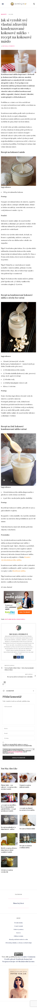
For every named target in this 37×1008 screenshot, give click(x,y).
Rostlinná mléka (10, 619)
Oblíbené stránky (18, 936)
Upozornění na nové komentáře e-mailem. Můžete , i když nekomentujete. (17, 752)
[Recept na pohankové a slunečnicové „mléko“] (9, 820)
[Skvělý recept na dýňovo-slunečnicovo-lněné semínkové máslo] (9, 839)
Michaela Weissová (9, 46)
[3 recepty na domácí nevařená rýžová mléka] (28, 799)
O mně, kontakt (18, 926)
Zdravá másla (20, 619)
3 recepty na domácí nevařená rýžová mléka (27, 809)
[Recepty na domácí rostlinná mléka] (28, 838)
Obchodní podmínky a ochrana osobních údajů (18, 942)
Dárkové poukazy (18, 929)
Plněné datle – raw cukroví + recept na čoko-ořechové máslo (9, 787)
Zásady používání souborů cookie (18, 939)
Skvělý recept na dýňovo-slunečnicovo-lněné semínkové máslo (9, 850)
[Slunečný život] (18, 4)
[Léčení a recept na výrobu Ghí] (9, 861)
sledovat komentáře (15, 752)
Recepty (4, 14)
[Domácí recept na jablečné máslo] (28, 778)
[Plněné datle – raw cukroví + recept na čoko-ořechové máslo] (9, 778)
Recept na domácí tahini (27, 829)
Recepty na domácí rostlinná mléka (26, 847)
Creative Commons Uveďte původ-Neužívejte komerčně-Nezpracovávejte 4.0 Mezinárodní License (18, 959)
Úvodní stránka (18, 922)
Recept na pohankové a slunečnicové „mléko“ (8, 828)
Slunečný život (18, 903)
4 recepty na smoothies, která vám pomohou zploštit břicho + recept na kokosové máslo (8, 808)
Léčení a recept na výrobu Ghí (7, 871)
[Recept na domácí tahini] (28, 820)
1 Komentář (10, 691)
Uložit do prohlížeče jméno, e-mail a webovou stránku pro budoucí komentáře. (17, 745)
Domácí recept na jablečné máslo (25, 786)
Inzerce (18, 932)
